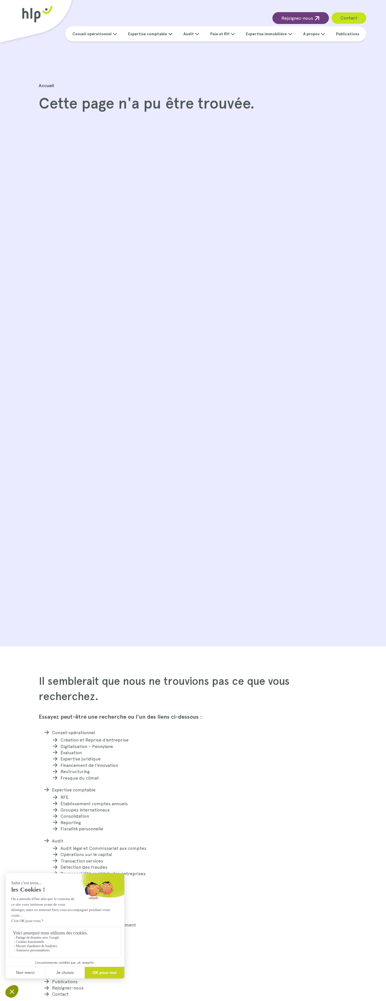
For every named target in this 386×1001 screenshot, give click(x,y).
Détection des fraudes (83, 867)
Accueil (46, 85)
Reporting (70, 822)
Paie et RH (219, 34)
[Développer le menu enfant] (115, 33)
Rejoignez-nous (297, 18)
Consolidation (74, 816)
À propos (311, 34)
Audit (188, 34)
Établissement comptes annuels (94, 803)
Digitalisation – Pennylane (86, 746)
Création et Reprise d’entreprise (94, 740)
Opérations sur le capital (86, 854)
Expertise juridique (80, 759)
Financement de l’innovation (89, 765)
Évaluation (71, 752)
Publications (347, 34)
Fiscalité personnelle (81, 828)
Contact (349, 18)
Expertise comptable (147, 34)
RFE (64, 797)
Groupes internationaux (85, 810)
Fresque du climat (79, 778)
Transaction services (81, 861)
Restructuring (75, 771)
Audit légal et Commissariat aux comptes (103, 848)
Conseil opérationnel (92, 34)
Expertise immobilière (266, 34)
